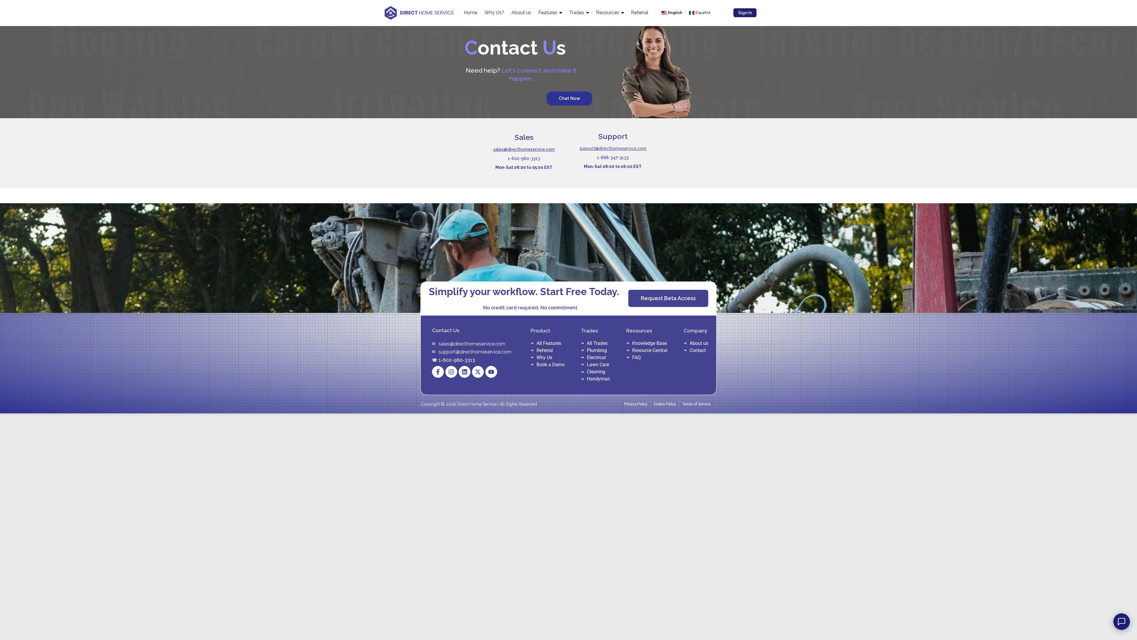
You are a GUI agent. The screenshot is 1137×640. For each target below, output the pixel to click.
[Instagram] (451, 372)
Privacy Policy (635, 404)
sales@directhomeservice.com (524, 149)
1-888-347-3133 (613, 157)
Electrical (596, 357)
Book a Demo (551, 364)
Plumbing (597, 350)
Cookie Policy (664, 404)
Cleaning (596, 372)
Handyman (598, 379)
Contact (698, 350)
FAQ (636, 357)
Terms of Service (696, 404)
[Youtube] (491, 372)
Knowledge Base (649, 343)
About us (699, 343)
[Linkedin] (464, 372)
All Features (549, 343)
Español (703, 12)
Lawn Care (598, 364)
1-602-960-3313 (524, 158)
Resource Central (649, 350)
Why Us (544, 357)
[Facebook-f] (438, 372)
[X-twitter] (478, 372)
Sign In (745, 12)
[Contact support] (1121, 621)
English (675, 12)
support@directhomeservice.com (612, 148)
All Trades (597, 343)
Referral (545, 350)
